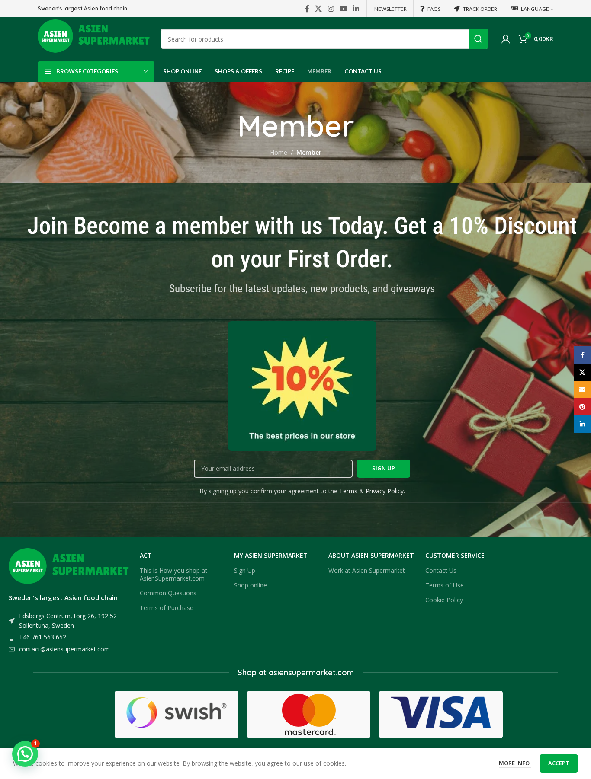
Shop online (250, 585)
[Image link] (70, 568)
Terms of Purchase (166, 607)
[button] (25, 754)
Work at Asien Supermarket (366, 570)
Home (278, 152)
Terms (348, 491)
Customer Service (455, 555)
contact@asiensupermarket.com (64, 649)
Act (146, 555)
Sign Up (244, 570)
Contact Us (440, 570)
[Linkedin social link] (356, 8)
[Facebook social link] (307, 8)
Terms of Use (444, 585)
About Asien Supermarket (371, 555)
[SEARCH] (478, 39)
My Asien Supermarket (271, 555)
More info (515, 763)
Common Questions (168, 593)
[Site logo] (95, 38)
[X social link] (318, 8)
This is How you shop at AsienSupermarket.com (173, 574)
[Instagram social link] (331, 8)
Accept (558, 763)
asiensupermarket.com (311, 672)
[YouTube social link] (343, 8)
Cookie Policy (444, 600)
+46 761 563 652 (42, 637)
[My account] (505, 39)
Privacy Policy (385, 491)
